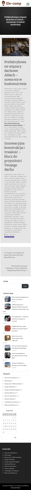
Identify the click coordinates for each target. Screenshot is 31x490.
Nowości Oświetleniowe (11, 396)
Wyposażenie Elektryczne (11, 405)
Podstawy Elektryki (9, 399)
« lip (15, 437)
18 (5, 426)
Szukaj (25, 286)
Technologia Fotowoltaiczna (12, 402)
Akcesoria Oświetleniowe (9, 237)
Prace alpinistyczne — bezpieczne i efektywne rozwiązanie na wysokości (20, 319)
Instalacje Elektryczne (10, 393)
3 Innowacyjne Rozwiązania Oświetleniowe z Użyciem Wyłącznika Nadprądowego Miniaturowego (16, 268)
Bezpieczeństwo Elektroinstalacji (13, 384)
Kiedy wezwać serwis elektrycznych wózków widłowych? (17, 338)
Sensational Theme (15, 487)
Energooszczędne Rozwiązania (12, 390)
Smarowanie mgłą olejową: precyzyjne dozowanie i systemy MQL (19, 356)
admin (7, 234)
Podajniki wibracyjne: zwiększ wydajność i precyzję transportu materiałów (20, 329)
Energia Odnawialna (10, 387)
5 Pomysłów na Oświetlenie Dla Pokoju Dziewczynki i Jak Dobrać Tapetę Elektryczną (14, 255)
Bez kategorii (8, 381)
